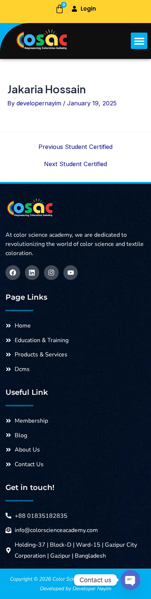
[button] (139, 41)
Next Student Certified (75, 164)
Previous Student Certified (75, 147)
